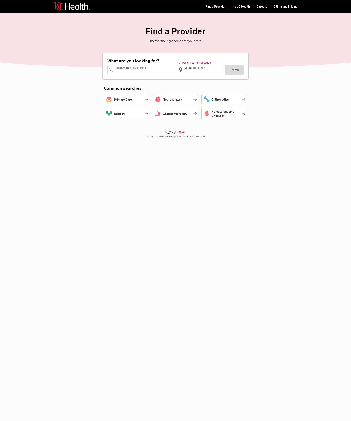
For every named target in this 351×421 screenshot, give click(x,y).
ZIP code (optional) (195, 67)
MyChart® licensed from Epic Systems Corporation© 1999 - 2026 (175, 136)
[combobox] (144, 69)
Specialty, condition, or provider (131, 67)
